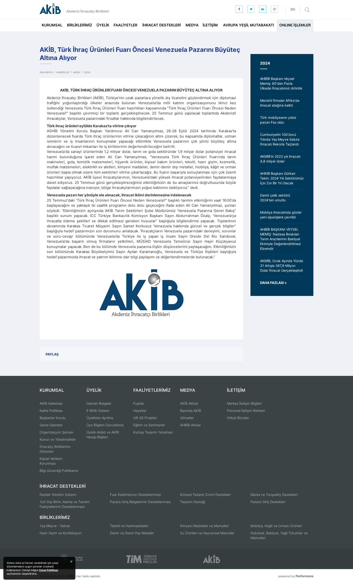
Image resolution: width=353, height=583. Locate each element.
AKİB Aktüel (189, 403)
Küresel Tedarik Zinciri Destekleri (205, 495)
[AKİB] (50, 9)
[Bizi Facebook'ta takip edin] (239, 9)
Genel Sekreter (51, 425)
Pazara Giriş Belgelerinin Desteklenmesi (140, 502)
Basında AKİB (190, 411)
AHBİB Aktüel (190, 425)
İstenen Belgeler (98, 403)
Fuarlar (138, 403)
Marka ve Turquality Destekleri (274, 495)
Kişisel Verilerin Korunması (51, 461)
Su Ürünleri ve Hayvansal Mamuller (207, 533)
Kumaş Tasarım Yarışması (153, 432)
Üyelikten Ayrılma (99, 418)
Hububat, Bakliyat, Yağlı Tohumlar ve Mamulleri (279, 535)
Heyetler (139, 411)
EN (293, 9)
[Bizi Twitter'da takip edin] (251, 9)
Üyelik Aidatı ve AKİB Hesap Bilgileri (102, 434)
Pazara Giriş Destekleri (267, 502)
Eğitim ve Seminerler (149, 425)
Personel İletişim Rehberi (246, 411)
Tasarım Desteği (192, 502)
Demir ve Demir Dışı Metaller (132, 533)
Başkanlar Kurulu (53, 418)
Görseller (187, 418)
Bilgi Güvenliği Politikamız (59, 471)
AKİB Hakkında (51, 403)
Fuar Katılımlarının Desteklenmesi (135, 495)
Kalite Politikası (51, 411)
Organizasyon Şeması (56, 432)
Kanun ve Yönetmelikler (58, 439)
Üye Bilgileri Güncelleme (105, 425)
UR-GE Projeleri (145, 418)
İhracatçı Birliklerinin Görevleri (55, 449)
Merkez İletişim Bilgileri (244, 403)
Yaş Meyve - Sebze (55, 526)
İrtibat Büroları (238, 418)
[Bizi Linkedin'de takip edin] (262, 9)
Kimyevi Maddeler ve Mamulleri (204, 526)
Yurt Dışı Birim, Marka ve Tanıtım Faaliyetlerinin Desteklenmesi (65, 504)
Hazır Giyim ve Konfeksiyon (61, 533)
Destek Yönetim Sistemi (58, 495)
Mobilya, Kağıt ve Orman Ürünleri (276, 526)
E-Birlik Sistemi (97, 411)
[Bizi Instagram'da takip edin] (274, 9)
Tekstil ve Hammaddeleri (129, 526)
